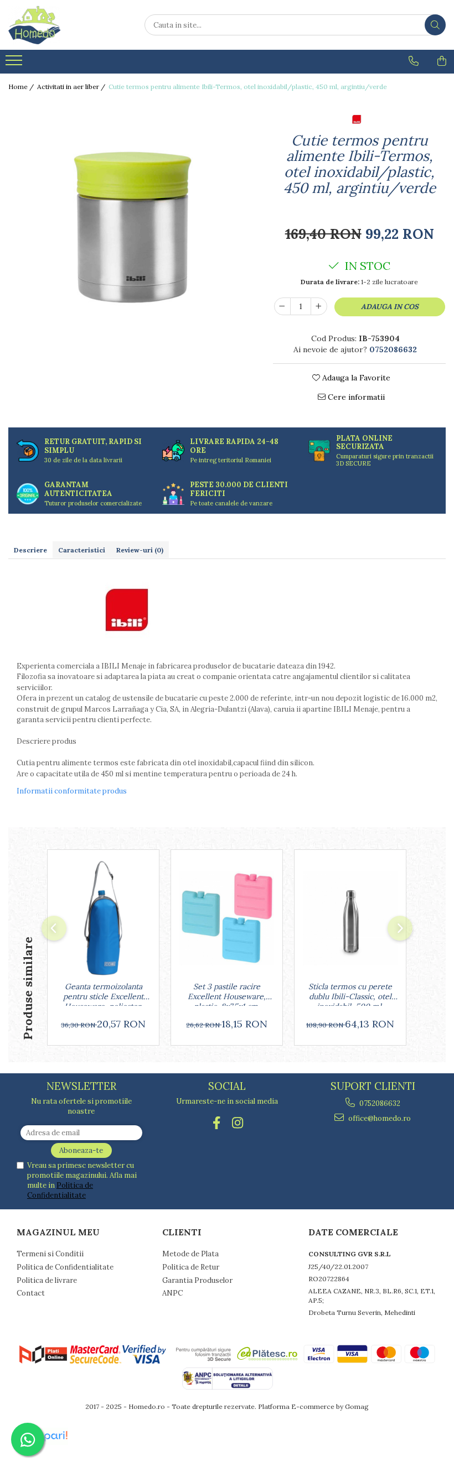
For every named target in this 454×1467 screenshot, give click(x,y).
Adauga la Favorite (355, 378)
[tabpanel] (132, 223)
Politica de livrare (47, 1280)
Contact (31, 1293)
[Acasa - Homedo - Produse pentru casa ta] (63, 25)
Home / (21, 86)
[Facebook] (216, 1122)
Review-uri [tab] (139, 550)
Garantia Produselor (197, 1280)
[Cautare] (435, 24)
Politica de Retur (190, 1267)
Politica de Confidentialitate (60, 1190)
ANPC (172, 1293)
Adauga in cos (390, 306)
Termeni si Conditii (50, 1254)
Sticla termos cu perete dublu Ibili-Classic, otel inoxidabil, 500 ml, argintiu (350, 994)
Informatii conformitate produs (72, 791)
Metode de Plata (190, 1254)
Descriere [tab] (30, 550)
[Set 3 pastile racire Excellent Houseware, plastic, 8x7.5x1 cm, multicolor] (226, 918)
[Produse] (15, 63)
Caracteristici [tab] (81, 550)
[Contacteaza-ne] (413, 61)
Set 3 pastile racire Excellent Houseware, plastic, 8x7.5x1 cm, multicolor (227, 994)
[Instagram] (237, 1122)
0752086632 (379, 1103)
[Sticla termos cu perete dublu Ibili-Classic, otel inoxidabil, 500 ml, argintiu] (350, 918)
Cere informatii (355, 397)
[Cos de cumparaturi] (442, 61)
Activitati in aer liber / (72, 86)
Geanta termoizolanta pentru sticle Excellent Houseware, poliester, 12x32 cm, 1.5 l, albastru (103, 994)
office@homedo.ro (379, 1118)
